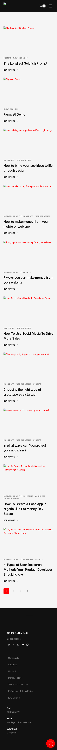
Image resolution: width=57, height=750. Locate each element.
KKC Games (14, 697)
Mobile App (9, 160)
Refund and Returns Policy (20, 691)
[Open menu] (50, 6)
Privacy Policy (14, 677)
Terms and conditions (18, 684)
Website (27, 272)
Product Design (23, 160)
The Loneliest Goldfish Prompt (25, 63)
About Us (12, 664)
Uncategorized (20, 58)
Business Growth (12, 216)
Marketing (9, 328)
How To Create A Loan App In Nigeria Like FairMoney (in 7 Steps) (25, 509)
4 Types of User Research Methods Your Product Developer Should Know (28, 569)
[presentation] (28, 40)
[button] (50, 743)
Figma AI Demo (14, 114)
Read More (11, 70)
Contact (12, 671)
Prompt (7, 58)
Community (13, 658)
